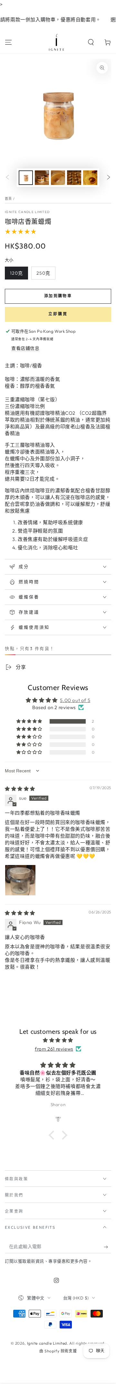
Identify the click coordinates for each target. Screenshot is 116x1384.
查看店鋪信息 (25, 348)
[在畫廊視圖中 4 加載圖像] (58, 177)
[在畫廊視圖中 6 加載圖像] (90, 177)
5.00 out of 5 (75, 700)
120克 (16, 273)
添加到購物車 (58, 295)
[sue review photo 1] (20, 880)
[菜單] (8, 42)
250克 (43, 273)
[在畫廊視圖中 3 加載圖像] (42, 177)
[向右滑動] (109, 178)
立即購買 (58, 313)
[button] (90, 42)
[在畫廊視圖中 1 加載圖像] (26, 177)
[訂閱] (107, 1247)
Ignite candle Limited (27, 212)
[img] (20, 789)
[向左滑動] (7, 178)
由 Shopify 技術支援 (58, 1350)
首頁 (8, 199)
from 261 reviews (54, 1049)
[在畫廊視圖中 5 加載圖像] (74, 177)
